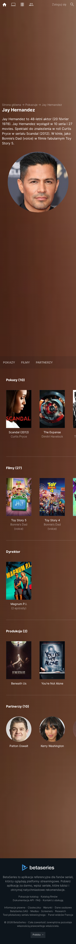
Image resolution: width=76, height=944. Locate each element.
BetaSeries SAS (19, 911)
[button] (18, 732)
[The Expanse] (52, 409)
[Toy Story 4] (52, 497)
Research (60, 911)
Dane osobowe (63, 907)
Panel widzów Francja (60, 914)
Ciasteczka (34, 907)
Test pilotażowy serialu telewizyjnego (24, 914)
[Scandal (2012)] (18, 409)
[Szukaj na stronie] (72, 4)
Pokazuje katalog (28, 896)
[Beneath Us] (18, 660)
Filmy (25, 362)
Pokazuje (31, 104)
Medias (34, 911)
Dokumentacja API (23, 900)
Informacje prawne (14, 907)
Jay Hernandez (52, 104)
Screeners (47, 911)
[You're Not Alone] (52, 660)
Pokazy (9, 362)
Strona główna (11, 104)
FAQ (38, 900)
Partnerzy (44, 362)
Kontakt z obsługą (53, 900)
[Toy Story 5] (18, 497)
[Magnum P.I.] (18, 581)
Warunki (47, 907)
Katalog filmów (49, 896)
